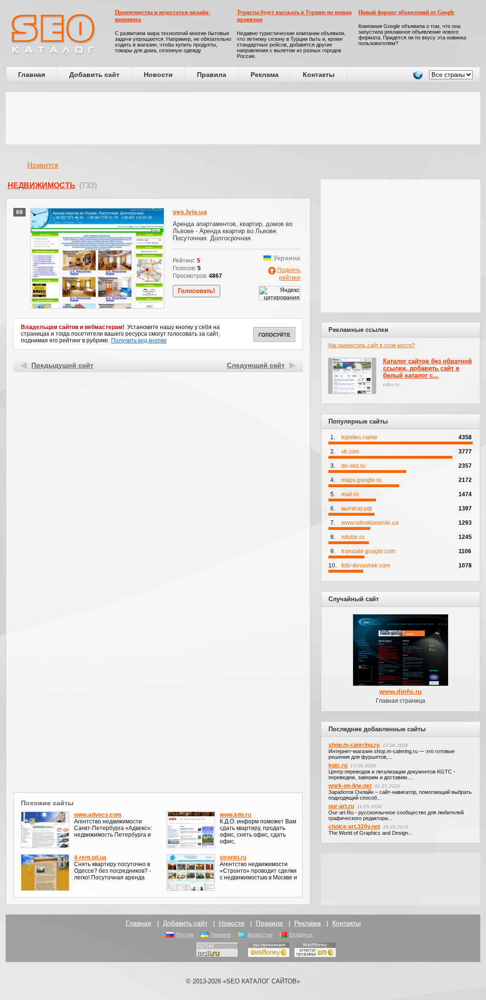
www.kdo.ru (235, 814)
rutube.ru (352, 537)
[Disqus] (158, 666)
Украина (221, 934)
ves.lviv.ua (190, 212)
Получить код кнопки (139, 340)
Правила (211, 74)
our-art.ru (341, 806)
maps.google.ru (361, 480)
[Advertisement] (243, 118)
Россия (185, 934)
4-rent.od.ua (90, 857)
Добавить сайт (94, 74)
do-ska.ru (353, 465)
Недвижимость (41, 185)
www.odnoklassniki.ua (370, 522)
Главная (31, 74)
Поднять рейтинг (288, 274)
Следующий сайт (256, 365)
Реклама (265, 74)
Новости (158, 74)
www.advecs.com (98, 814)
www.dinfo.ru (400, 691)
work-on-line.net (350, 786)
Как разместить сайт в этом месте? (371, 345)
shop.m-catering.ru (354, 745)
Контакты (319, 74)
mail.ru (350, 494)
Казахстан (260, 934)
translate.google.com (368, 551)
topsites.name (359, 437)
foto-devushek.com (365, 565)
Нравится (42, 165)
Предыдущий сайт (62, 365)
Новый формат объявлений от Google (406, 12)
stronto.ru (233, 857)
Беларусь (301, 934)
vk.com (350, 451)
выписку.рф (356, 508)
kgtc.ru (337, 765)
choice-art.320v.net (354, 826)
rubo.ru (391, 384)
